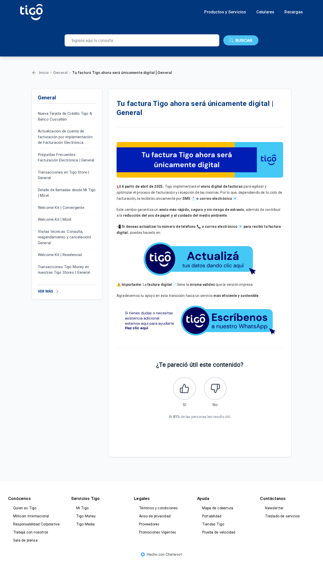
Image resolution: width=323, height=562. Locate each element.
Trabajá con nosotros (30, 532)
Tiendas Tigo (213, 524)
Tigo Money (86, 516)
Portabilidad (211, 516)
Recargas (293, 12)
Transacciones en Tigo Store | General (63, 175)
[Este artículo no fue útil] (215, 388)
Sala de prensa (25, 540)
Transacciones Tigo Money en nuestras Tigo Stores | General (64, 270)
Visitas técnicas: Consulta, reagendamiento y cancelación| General (64, 237)
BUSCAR (243, 40)
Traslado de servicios (282, 516)
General (60, 72)
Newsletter (274, 508)
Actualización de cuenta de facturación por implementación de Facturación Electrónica (65, 137)
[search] (142, 40)
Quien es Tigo (25, 508)
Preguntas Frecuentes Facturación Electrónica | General (66, 157)
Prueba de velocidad (218, 532)
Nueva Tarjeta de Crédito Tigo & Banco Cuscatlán (65, 116)
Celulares (265, 12)
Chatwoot (174, 554)
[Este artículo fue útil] (184, 388)
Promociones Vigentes (157, 532)
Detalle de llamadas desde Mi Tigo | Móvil (67, 193)
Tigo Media (85, 524)
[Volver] (34, 72)
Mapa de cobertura (217, 508)
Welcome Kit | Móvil (54, 219)
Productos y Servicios (225, 12)
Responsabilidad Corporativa (36, 524)
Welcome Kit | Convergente (61, 207)
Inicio (44, 72)
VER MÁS (45, 291)
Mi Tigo (82, 508)
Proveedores (149, 524)
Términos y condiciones (158, 508)
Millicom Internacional (31, 516)
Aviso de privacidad (155, 516)
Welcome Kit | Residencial (60, 254)
